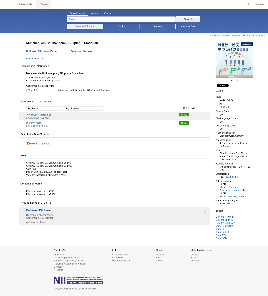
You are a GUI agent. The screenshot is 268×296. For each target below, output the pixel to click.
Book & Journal (77, 13)
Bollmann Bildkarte (38, 210)
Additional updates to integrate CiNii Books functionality (237, 35)
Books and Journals (85, 26)
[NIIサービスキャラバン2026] (234, 60)
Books (121, 26)
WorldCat (45, 143)
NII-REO (195, 260)
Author (94, 13)
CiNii (7, 4)
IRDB (193, 257)
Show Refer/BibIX (224, 226)
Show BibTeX (222, 232)
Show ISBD (221, 238)
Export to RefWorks (224, 217)
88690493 (225, 107)
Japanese (259, 4)
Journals (157, 26)
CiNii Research (119, 254)
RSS (158, 257)
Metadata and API (121, 260)
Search (188, 19)
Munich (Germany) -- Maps (233, 196)
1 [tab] (233, 80)
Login (247, 4)
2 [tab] (238, 80)
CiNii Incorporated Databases (68, 257)
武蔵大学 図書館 (34, 123)
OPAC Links (189, 108)
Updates (160, 254)
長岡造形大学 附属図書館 (38, 115)
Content (108, 13)
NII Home (58, 270)
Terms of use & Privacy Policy (68, 260)
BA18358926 (226, 203)
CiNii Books (118, 257)
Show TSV (220, 235)
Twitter (159, 260)
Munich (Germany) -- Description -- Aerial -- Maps (233, 189)
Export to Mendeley (225, 223)
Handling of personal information (70, 264)
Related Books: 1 (34, 58)
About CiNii (59, 254)
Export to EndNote (224, 220)
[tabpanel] (234, 60)
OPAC (184, 115)
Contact (57, 267)
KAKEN (194, 254)
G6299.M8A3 (232, 177)
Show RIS (220, 229)
